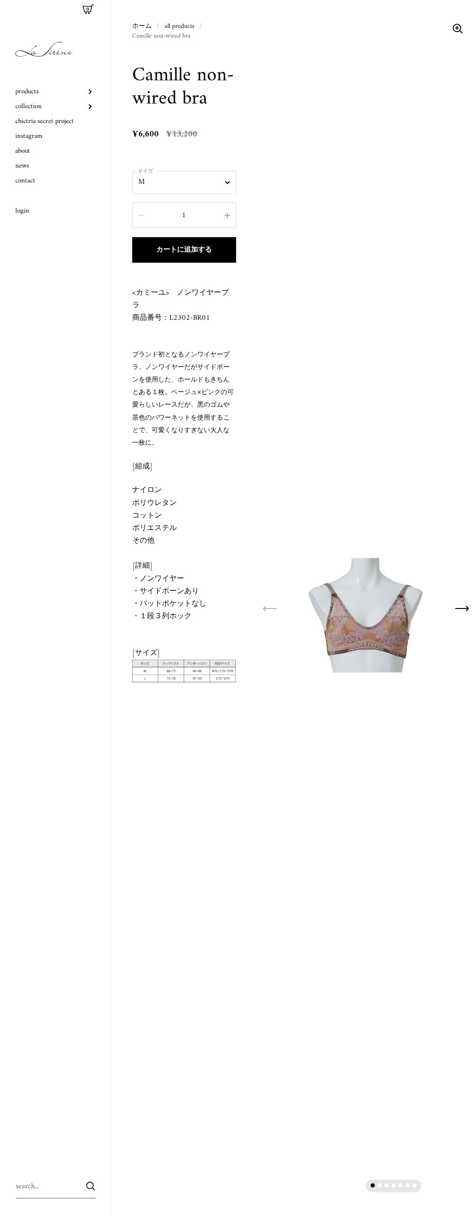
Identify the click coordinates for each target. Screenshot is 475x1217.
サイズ (145, 172)
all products (179, 26)
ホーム (142, 26)
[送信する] (91, 1186)
